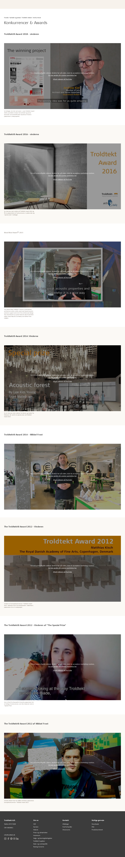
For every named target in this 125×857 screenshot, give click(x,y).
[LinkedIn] (17, 838)
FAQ (93, 827)
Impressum (36, 835)
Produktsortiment (97, 830)
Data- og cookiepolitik (40, 844)
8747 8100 (12, 824)
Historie (35, 830)
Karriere (35, 827)
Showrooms (66, 830)
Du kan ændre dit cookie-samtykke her (62, 75)
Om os (35, 820)
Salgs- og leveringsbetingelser (42, 838)
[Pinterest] (11, 838)
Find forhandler (67, 827)
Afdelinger (65, 824)
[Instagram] (5, 838)
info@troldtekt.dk (9, 835)
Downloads (95, 824)
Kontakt (65, 820)
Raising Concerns (38, 847)
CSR (34, 824)
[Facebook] (8, 838)
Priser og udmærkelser (40, 832)
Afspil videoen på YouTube (62, 79)
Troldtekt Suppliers (39, 841)
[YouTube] (14, 838)
